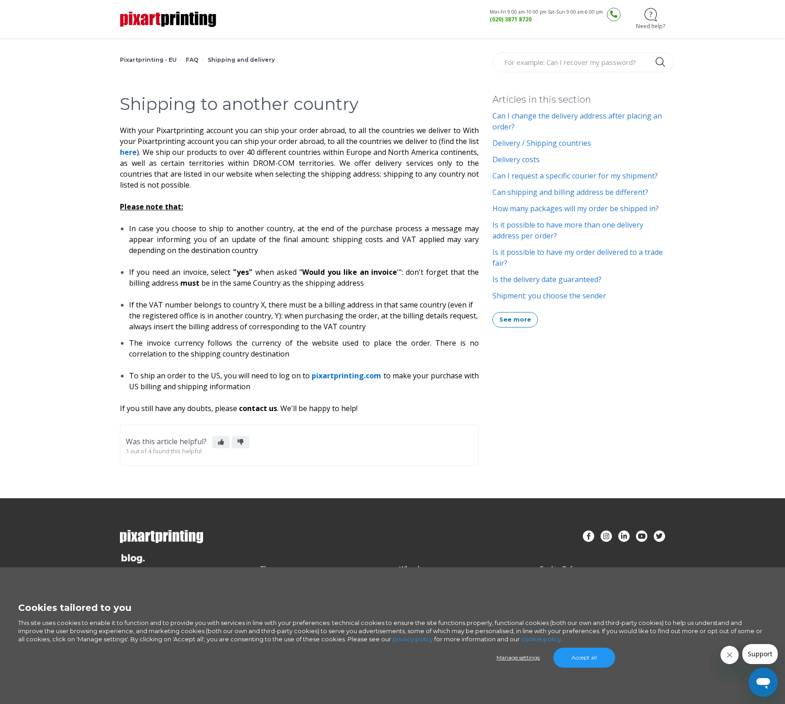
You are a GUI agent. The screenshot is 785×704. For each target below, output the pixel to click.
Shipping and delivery (241, 59)
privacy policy (412, 639)
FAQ (192, 59)
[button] (221, 442)
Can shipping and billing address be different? (570, 192)
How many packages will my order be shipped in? (575, 208)
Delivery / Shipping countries (541, 143)
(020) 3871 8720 (511, 19)
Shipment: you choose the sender (549, 296)
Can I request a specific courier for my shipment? (575, 176)
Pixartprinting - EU (148, 59)
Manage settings (518, 657)
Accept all (584, 657)
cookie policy (541, 639)
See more (515, 319)
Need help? (650, 26)
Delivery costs (516, 159)
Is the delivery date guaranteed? (546, 279)
